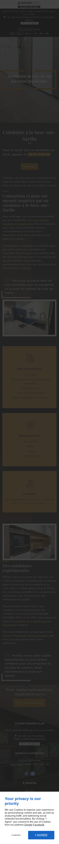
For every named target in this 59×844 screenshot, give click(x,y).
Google (28, 824)
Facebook (38, 824)
